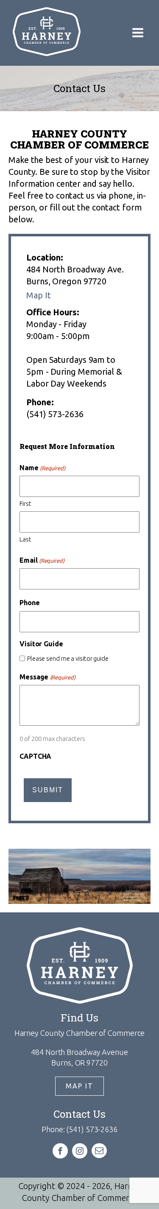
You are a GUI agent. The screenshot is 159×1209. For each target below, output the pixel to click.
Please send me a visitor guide (68, 658)
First (25, 503)
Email (42, 560)
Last (25, 539)
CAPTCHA (35, 756)
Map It (38, 295)
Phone (30, 602)
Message (47, 677)
